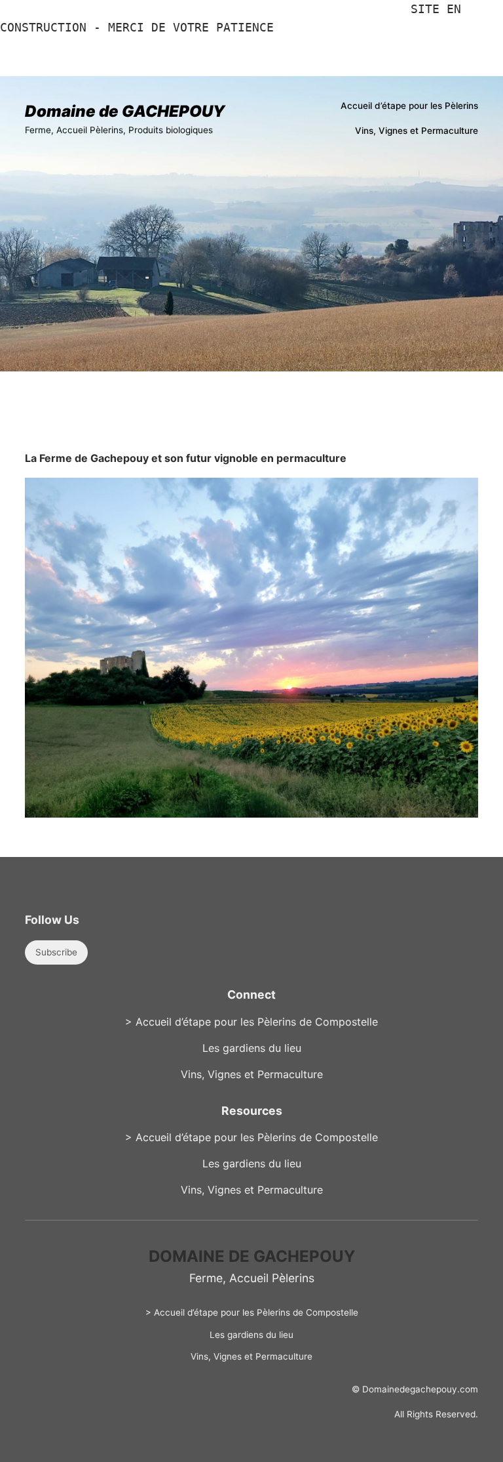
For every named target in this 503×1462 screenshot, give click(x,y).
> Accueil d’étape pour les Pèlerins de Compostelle (251, 1021)
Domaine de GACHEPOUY (125, 111)
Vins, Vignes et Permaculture (252, 1074)
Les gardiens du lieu (251, 1048)
